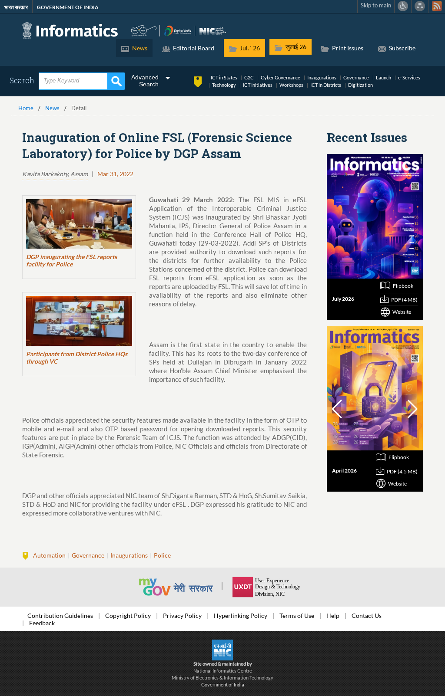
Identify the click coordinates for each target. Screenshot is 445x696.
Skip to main (376, 5)
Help (332, 615)
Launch (383, 77)
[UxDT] (269, 587)
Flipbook (403, 285)
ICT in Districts (325, 85)
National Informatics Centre (222, 670)
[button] (337, 409)
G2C (249, 77)
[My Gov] (185, 587)
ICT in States (224, 77)
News (139, 48)
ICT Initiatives (257, 85)
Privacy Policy (182, 615)
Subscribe (402, 48)
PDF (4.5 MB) (402, 471)
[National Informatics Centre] (212, 29)
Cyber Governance (280, 77)
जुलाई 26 (296, 46)
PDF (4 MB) (404, 299)
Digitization (360, 85)
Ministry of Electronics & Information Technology (222, 677)
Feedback (42, 623)
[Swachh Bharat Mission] (143, 29)
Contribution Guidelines (60, 615)
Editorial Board (193, 48)
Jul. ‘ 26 (250, 48)
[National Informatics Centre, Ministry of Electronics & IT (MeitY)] (222, 649)
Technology (224, 85)
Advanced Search (145, 81)
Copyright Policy (128, 615)
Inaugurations (321, 77)
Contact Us (367, 615)
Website (401, 312)
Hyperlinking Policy (240, 615)
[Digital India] (178, 29)
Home (25, 108)
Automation (49, 555)
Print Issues (347, 48)
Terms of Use (296, 615)
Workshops (291, 85)
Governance (356, 77)
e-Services (409, 77)
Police (162, 555)
